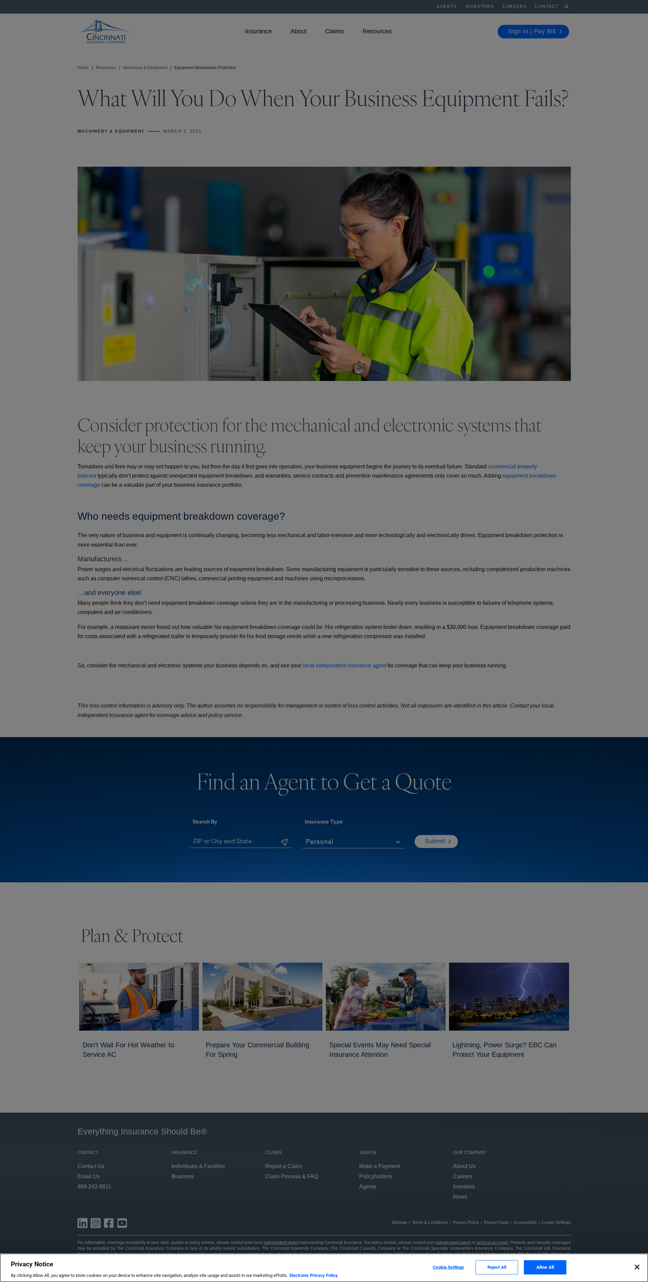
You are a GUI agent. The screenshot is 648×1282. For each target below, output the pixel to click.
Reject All (496, 1266)
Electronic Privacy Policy (313, 1275)
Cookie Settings (448, 1266)
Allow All (545, 1266)
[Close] (637, 1267)
